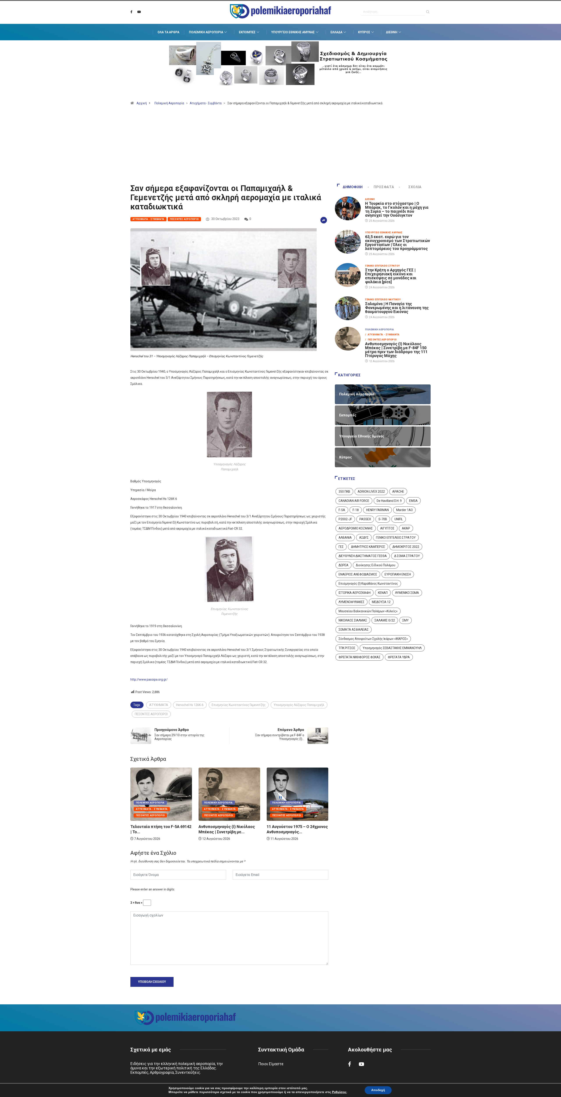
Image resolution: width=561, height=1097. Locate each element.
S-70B (382, 519)
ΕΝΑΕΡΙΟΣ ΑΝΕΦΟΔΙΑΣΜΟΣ (358, 574)
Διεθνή (391, 32)
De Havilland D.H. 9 (389, 500)
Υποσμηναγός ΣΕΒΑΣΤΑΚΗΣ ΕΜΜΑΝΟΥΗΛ (392, 648)
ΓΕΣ (341, 546)
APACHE (398, 491)
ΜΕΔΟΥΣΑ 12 (381, 602)
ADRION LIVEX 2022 (371, 491)
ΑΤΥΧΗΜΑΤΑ (158, 705)
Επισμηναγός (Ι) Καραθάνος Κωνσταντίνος (368, 583)
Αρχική (142, 103)
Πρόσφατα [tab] (384, 187)
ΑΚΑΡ (406, 528)
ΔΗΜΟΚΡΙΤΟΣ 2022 (405, 546)
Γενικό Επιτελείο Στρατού (382, 265)
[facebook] (131, 12)
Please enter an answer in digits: (152, 889)
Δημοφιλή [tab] (353, 187)
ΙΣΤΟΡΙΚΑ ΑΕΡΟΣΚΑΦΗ (355, 593)
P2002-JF (345, 519)
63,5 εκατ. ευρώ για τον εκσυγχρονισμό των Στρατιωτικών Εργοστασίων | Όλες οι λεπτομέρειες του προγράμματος (397, 242)
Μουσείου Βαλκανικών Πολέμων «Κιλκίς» (368, 611)
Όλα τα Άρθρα (168, 32)
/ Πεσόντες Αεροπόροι (380, 339)
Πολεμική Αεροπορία (206, 32)
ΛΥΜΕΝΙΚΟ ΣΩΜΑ (407, 593)
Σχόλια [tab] (415, 187)
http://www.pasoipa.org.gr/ (149, 679)
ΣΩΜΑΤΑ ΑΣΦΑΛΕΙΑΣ (354, 629)
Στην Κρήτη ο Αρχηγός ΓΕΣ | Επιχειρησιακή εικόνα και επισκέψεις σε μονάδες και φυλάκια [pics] (390, 276)
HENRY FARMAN (377, 510)
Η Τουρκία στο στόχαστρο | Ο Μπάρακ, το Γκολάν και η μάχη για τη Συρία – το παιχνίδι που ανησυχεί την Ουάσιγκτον (396, 209)
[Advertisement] (280, 146)
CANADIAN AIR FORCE (354, 500)
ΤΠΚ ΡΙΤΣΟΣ (347, 648)
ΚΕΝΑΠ (383, 593)
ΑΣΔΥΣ (364, 537)
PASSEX (365, 519)
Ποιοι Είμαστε (271, 1064)
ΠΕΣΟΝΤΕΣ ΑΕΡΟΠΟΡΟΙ (151, 714)
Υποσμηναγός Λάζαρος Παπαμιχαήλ (299, 705)
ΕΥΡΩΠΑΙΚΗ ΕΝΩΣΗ (398, 574)
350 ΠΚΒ (344, 491)
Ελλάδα (336, 32)
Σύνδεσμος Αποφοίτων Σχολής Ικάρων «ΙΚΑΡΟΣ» (373, 639)
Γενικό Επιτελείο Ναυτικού (383, 299)
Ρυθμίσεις (339, 1092)
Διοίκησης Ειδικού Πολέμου (375, 565)
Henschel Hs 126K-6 (190, 705)
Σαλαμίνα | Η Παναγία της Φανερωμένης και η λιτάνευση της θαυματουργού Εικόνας (397, 307)
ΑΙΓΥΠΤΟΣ (387, 528)
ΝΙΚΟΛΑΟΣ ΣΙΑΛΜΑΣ (353, 620)
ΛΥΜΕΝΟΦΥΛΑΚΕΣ (351, 602)
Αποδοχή (378, 1090)
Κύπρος (364, 32)
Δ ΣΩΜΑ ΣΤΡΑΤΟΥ (407, 556)
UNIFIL (398, 519)
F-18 (356, 510)
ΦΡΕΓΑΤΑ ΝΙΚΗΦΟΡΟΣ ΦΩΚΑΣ (359, 657)
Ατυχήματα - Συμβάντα (206, 103)
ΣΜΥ (405, 620)
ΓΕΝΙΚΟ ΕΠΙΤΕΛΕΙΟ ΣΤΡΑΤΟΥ (396, 537)
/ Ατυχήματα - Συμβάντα (382, 334)
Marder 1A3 (404, 510)
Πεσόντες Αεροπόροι (184, 219)
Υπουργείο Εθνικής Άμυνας (293, 32)
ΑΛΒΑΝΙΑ (345, 537)
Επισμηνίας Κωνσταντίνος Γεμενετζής (239, 705)
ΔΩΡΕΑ (343, 565)
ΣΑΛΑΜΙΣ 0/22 (385, 620)
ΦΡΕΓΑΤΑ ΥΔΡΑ (399, 657)
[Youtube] (139, 12)
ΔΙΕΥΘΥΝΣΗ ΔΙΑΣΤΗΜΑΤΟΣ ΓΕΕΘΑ (363, 556)
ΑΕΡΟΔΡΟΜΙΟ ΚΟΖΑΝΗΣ (356, 528)
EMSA (413, 500)
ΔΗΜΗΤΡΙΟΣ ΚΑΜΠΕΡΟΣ (368, 546)
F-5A (342, 510)
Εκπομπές (247, 32)
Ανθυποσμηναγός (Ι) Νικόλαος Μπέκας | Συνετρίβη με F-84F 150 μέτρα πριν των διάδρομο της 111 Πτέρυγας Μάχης (396, 349)
